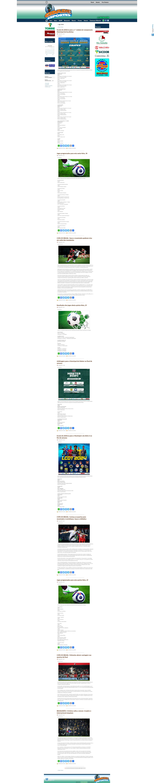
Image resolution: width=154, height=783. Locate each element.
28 (49, 53)
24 (53, 51)
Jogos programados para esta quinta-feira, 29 (72, 580)
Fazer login (47, 83)
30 (52, 53)
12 (47, 50)
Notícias (64, 148)
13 (48, 50)
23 (52, 51)
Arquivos (46, 79)
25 (45, 53)
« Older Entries (60, 27)
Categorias (46, 76)
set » (53, 54)
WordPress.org (47, 86)
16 (52, 50)
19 (47, 51)
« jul (46, 54)
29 (51, 53)
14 (49, 50)
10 (53, 49)
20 (48, 51)
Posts (47, 84)
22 (51, 51)
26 (47, 53)
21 (49, 51)
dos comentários (48, 85)
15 (51, 50)
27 (48, 53)
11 (45, 50)
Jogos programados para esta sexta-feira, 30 (72, 153)
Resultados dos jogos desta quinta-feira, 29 (72, 305)
